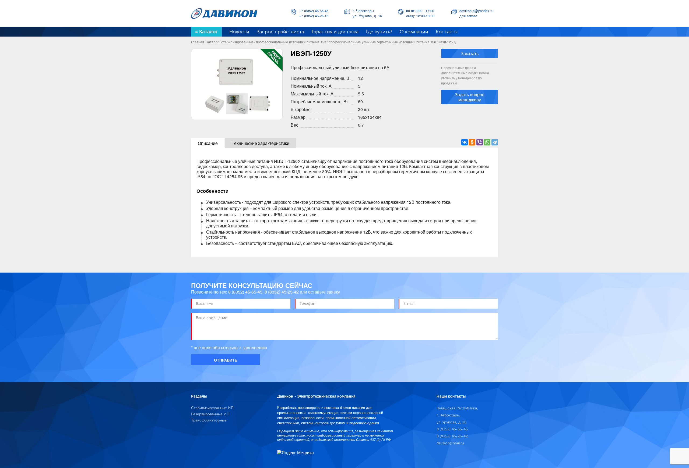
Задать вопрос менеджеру (469, 97)
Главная (197, 41)
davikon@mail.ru (450, 443)
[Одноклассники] (472, 142)
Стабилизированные (237, 41)
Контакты (447, 32)
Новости (239, 32)
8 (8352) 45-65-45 (245, 292)
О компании (414, 32)
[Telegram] (494, 142)
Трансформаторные (209, 420)
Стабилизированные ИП (212, 408)
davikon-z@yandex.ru (476, 10)
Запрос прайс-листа (280, 32)
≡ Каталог (206, 32)
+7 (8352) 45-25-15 (313, 15)
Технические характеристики (260, 143)
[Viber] (479, 142)
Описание (208, 143)
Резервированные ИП (210, 414)
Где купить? (379, 32)
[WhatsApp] (487, 142)
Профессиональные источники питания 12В (291, 41)
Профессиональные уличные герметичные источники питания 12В (382, 41)
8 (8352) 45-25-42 (282, 292)
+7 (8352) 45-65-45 (313, 10)
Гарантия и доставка (335, 32)
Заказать (470, 53)
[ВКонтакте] (464, 142)
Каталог (212, 41)
